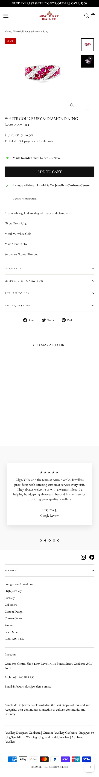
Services (9, 625)
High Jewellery (13, 591)
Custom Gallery (14, 618)
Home (8, 31)
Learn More (11, 632)
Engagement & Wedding (19, 584)
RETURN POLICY (17, 293)
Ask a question (18, 305)
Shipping (24, 141)
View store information (25, 198)
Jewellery (10, 598)
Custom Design (14, 611)
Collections (11, 605)
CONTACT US (14, 639)
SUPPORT (11, 570)
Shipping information (24, 280)
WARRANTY (13, 268)
